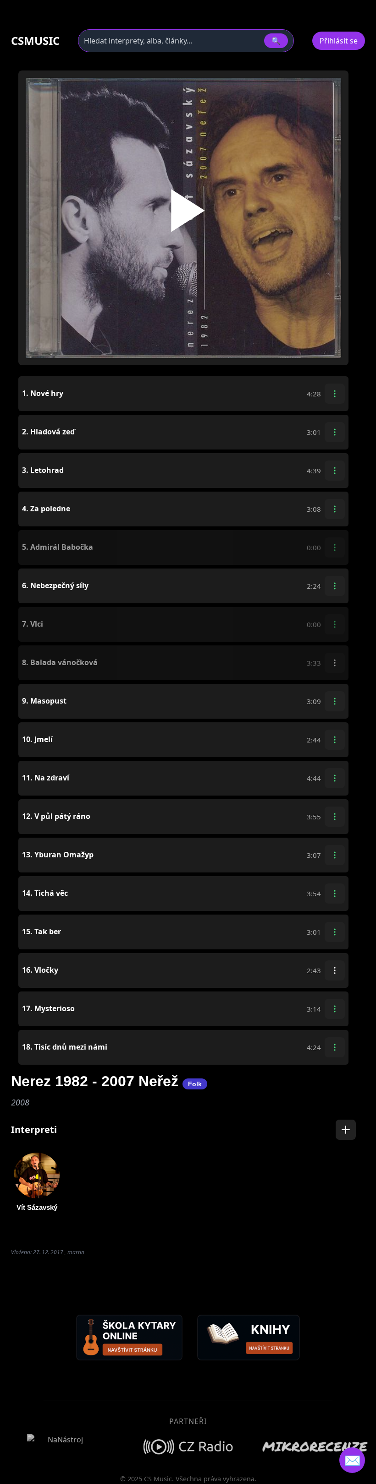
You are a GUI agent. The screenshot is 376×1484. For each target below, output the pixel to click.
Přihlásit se (339, 41)
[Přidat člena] (346, 1130)
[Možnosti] (335, 394)
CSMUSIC (35, 40)
